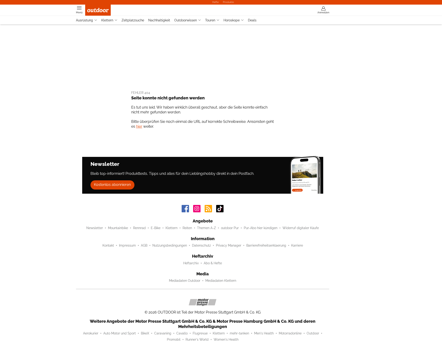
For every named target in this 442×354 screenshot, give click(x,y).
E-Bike (155, 228)
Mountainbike (118, 228)
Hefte (215, 2)
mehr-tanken (239, 333)
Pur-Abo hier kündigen (260, 228)
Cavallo (182, 333)
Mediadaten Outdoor (184, 280)
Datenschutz (201, 245)
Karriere (297, 245)
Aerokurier (90, 333)
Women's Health (226, 339)
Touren (210, 20)
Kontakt (108, 245)
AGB (144, 245)
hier (139, 126)
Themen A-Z (206, 228)
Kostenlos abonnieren (112, 184)
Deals (252, 20)
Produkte (228, 2)
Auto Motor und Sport (119, 333)
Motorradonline (290, 333)
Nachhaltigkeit (159, 20)
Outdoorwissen (185, 20)
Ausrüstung (84, 20)
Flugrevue (200, 333)
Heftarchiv (191, 263)
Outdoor (313, 333)
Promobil (173, 339)
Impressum (127, 245)
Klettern (107, 20)
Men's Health (264, 333)
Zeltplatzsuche (133, 20)
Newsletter (94, 228)
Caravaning (162, 333)
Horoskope (232, 20)
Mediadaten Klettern (220, 280)
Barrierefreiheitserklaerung (266, 245)
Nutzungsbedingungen (169, 245)
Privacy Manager (228, 245)
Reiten (187, 228)
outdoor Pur (230, 228)
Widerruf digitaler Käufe (300, 228)
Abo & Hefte (213, 263)
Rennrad (139, 228)
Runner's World (197, 339)
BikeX (145, 333)
